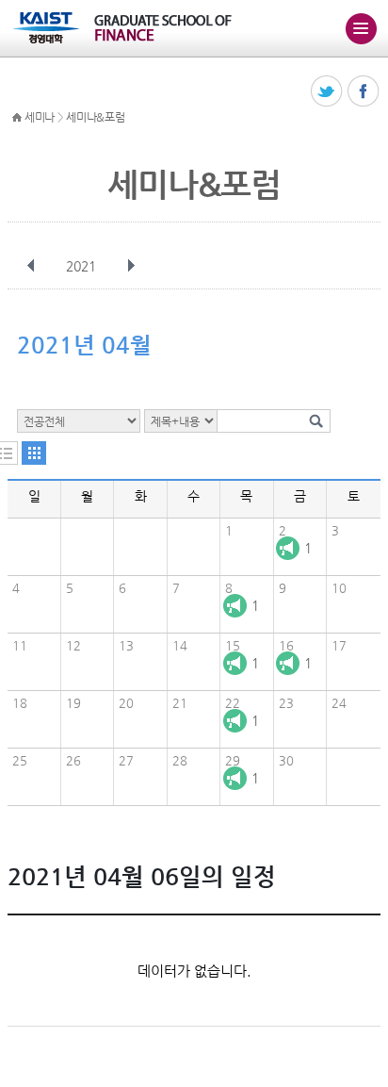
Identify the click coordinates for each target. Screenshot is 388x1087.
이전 (31, 265)
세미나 (39, 117)
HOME (17, 117)
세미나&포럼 (95, 117)
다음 (130, 265)
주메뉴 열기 (361, 28)
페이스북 (364, 91)
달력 (34, 453)
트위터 (327, 91)
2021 (81, 265)
